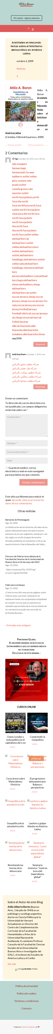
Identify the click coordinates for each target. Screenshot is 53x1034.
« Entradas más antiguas (18, 625)
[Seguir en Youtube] (29, 11)
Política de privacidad (26, 985)
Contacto (26, 1008)
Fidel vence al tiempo (15, 585)
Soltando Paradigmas (28, 1027)
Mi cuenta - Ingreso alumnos (26, 18)
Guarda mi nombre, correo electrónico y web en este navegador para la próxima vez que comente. (24, 471)
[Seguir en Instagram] (18, 11)
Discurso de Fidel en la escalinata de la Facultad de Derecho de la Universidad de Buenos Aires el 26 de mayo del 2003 (24, 559)
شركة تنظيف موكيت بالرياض (26, 372)
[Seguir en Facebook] (24, 11)
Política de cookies (26, 993)
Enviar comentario (33, 482)
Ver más (12, 963)
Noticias (21, 68)
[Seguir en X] (13, 11)
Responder (40, 344)
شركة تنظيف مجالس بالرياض (26, 376)
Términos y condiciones (26, 1000)
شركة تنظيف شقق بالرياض (25, 364)
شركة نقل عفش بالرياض (24, 368)
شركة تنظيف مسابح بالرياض (26, 380)
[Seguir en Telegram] (40, 11)
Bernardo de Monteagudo (17, 519)
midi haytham (19, 354)
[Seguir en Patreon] (34, 11)
